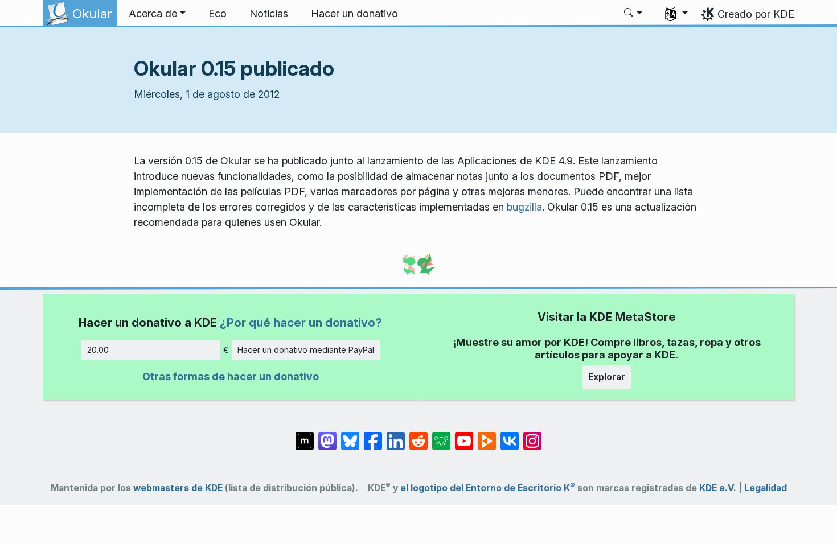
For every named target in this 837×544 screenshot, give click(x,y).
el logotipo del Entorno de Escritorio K (487, 488)
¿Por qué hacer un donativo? (301, 322)
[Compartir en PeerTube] (487, 435)
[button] (157, 13)
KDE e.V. (717, 488)
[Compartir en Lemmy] (441, 435)
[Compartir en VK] (509, 435)
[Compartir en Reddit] (418, 435)
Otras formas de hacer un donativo (230, 376)
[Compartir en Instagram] (532, 435)
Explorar (606, 376)
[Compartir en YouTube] (464, 435)
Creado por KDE (755, 14)
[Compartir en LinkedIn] (396, 435)
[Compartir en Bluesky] (350, 435)
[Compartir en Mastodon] (327, 435)
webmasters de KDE (178, 488)
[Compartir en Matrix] (305, 435)
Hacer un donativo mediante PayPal (305, 350)
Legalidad (765, 488)
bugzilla (524, 207)
